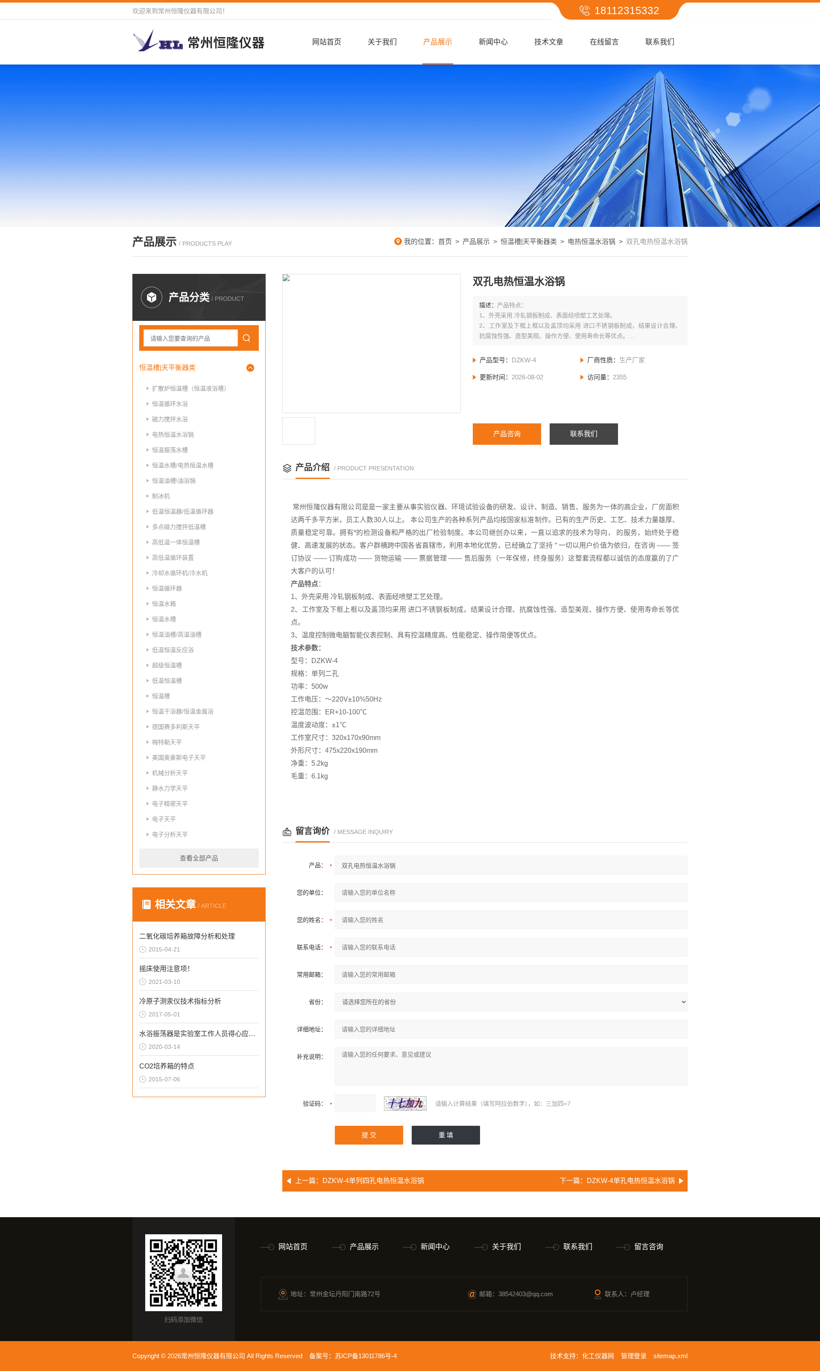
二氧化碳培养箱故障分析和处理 (187, 936)
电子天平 (164, 819)
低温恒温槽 (167, 680)
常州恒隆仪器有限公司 (190, 11)
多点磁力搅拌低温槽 (179, 526)
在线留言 (604, 42)
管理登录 (634, 1355)
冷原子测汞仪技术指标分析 (180, 1001)
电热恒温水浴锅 (591, 241)
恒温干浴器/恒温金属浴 (183, 711)
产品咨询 (507, 433)
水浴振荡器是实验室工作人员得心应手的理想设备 (199, 1033)
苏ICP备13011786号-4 (366, 1355)
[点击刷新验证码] (405, 1103)
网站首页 (326, 42)
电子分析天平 (170, 834)
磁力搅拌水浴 (170, 419)
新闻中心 (493, 42)
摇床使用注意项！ (166, 968)
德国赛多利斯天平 (176, 726)
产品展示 (437, 42)
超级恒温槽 (167, 665)
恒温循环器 (167, 588)
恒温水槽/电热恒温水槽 (183, 465)
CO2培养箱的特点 (166, 1066)
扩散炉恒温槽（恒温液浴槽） (191, 388)
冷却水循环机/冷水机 (180, 573)
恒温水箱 (164, 603)
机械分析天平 (170, 772)
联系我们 (659, 42)
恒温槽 (161, 696)
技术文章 (548, 42)
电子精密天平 (170, 803)
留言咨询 (648, 1247)
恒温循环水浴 (170, 403)
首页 (445, 241)
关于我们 (382, 42)
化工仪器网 (598, 1355)
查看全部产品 (199, 858)
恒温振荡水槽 (170, 449)
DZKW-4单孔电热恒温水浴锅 (631, 1180)
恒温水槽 (164, 619)
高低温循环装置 (173, 557)
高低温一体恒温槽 (176, 542)
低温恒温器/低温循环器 (183, 511)
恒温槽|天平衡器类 (529, 241)
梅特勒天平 (167, 742)
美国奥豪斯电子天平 (179, 757)
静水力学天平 (170, 788)
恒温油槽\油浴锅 (174, 480)
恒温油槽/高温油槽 (177, 634)
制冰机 (161, 496)
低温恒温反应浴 (173, 649)
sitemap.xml (670, 1355)
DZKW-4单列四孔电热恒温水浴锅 (373, 1180)
